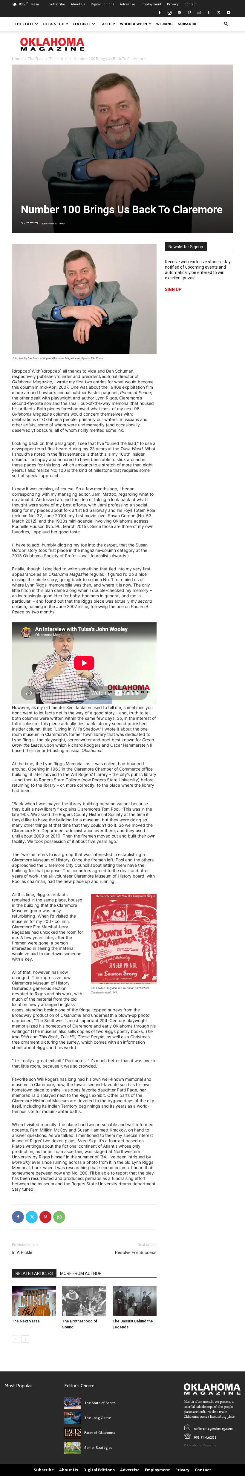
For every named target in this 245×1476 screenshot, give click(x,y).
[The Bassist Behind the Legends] (135, 1301)
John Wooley (31, 222)
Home (17, 58)
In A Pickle (22, 1252)
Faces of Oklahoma (99, 1432)
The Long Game (97, 1417)
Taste (105, 24)
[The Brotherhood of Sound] (84, 1301)
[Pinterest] (189, 12)
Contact (190, 4)
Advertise (127, 4)
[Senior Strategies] (72, 1448)
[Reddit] (199, 12)
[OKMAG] (212, 1389)
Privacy (173, 4)
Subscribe (57, 4)
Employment (151, 4)
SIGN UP (173, 289)
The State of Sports (99, 1402)
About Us (78, 4)
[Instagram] (169, 12)
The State (24, 24)
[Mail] (179, 12)
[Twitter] (218, 12)
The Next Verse (26, 1321)
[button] (226, 24)
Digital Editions (102, 4)
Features (82, 24)
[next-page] (25, 1339)
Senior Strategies (98, 1447)
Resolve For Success (136, 1252)
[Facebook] (159, 12)
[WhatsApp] (59, 1217)
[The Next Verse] (34, 1301)
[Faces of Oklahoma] (72, 1433)
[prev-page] (15, 1339)
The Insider (58, 58)
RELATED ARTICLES (34, 1273)
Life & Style (53, 24)
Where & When (133, 24)
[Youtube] (228, 12)
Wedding (164, 24)
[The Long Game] (72, 1418)
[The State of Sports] (72, 1403)
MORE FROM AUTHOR (81, 1273)
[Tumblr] (208, 12)
